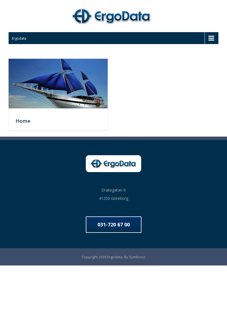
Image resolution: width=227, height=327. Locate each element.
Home (23, 120)
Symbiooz (137, 256)
